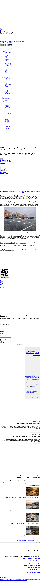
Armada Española (7, 106)
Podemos (6, 110)
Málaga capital (7, 60)
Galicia (6, 88)
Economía (3, 96)
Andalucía (4, 69)
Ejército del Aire (7, 107)
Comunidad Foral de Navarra (9, 90)
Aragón (6, 79)
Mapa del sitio (13, 579)
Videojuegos (7, 122)
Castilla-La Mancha (8, 84)
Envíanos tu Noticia (25, 579)
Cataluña (6, 85)
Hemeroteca (24, 46)
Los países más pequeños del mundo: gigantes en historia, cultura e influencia (33, 383)
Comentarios (7, 163)
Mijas (5, 61)
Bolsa (1, 284)
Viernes (1, 281)
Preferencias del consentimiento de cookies (20, 580)
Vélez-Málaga (7, 68)
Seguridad (4, 101)
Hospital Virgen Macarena (22, 193)
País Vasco (6, 91)
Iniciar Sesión (2, 31)
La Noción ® (2, 579)
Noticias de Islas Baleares (33, 567)
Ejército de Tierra (7, 108)
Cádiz (5, 71)
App (5, 42)
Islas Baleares (7, 81)
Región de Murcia (7, 89)
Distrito (1, 280)
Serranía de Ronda (7, 65)
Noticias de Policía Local (33, 572)
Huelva (6, 74)
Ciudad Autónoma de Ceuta (9, 93)
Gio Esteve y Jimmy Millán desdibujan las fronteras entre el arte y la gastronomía (32, 389)
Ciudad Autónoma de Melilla (9, 94)
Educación (6, 119)
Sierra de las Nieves (8, 66)
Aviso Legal (33, 579)
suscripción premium (15, 318)
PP (5, 114)
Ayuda (10, 579)
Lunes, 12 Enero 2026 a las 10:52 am (6, 161)
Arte (5, 99)
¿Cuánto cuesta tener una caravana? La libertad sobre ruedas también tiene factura (32, 380)
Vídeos (17, 46)
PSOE (6, 115)
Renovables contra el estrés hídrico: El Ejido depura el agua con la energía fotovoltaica (32, 392)
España (3, 77)
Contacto (29, 579)
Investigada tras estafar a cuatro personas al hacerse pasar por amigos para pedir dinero (32, 394)
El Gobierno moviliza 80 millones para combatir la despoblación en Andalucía (33, 397)
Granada (6, 73)
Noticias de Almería (35, 570)
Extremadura (7, 87)
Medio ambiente (7, 121)
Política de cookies (10, 580)
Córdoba (6, 72)
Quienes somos (18, 579)
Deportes (3, 97)
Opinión (3, 124)
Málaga (3, 51)
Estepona (6, 56)
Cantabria (6, 82)
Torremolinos (7, 67)
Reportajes (6, 125)
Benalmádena (7, 53)
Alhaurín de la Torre (8, 52)
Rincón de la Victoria (8, 63)
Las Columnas (7, 127)
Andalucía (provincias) (8, 78)
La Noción (2, 41)
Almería (6, 70)
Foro (3, 42)
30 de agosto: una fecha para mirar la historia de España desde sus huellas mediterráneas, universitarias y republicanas (32, 352)
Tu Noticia (20, 46)
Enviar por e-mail (3, 172)
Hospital (1, 282)
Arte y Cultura (4, 98)
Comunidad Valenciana (8, 86)
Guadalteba (6, 58)
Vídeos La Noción (3, 46)
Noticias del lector (7, 126)
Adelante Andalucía (8, 113)
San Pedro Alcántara (10, 46)
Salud (5, 118)
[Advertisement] (20, 7)
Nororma (6, 62)
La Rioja (6, 92)
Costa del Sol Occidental (8, 55)
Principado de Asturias (8, 80)
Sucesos (6, 117)
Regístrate (1, 30)
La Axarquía (7, 59)
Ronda (17, 246)
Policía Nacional (7, 104)
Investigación (7, 120)
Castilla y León (7, 83)
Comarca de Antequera (8, 54)
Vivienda (1, 283)
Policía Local (7, 103)
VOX (5, 111)
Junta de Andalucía (12, 241)
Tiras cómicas (7, 128)
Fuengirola (6, 57)
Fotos (14, 46)
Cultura (6, 100)
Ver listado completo (36, 355)
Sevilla (6, 76)
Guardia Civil (7, 105)
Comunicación (2, 285)
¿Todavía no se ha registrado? (5, 335)
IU (5, 112)
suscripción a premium (11, 321)
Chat (1, 42)
